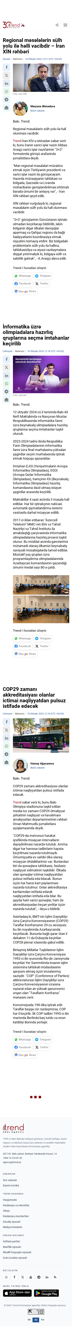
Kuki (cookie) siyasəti (15, 1257)
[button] (6, 67)
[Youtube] (30, 1277)
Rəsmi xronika (11, 1185)
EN (29, 1319)
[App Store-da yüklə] (17, 1293)
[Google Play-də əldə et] (46, 1293)
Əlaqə (6, 1210)
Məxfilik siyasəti (12, 1246)
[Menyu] (65, 25)
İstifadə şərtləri (11, 1241)
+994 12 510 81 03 (12, 1158)
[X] (22, 1277)
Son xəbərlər (10, 1180)
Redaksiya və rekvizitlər (16, 1205)
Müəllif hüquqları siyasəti (17, 1252)
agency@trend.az (12, 1162)
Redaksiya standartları (16, 1216)
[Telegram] (38, 1277)
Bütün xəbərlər (37, 110)
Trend (17, 141)
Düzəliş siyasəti (11, 1221)
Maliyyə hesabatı (12, 1227)
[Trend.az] (14, 25)
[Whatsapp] (6, 1277)
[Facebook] (14, 1277)
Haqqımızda (10, 1199)
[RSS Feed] (55, 1277)
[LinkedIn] (47, 1277)
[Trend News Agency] (13, 1128)
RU (42, 1319)
